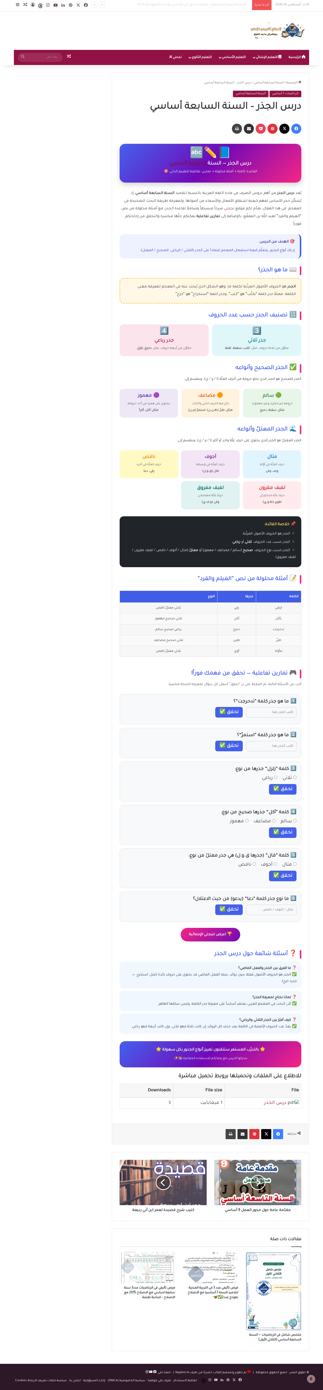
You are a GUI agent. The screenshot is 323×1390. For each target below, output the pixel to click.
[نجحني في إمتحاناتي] (279, 31)
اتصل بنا (75, 1380)
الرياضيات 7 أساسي (285, 93)
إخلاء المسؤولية (94, 1380)
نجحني (229, 209)
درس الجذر (275, 1103)
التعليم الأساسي (234, 57)
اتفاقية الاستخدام (185, 1380)
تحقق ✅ (229, 712)
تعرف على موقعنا (159, 1380)
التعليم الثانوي (202, 57)
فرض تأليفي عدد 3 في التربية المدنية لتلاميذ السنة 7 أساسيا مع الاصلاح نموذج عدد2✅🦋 (213, 1292)
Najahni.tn (182, 1372)
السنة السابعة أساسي (269, 83)
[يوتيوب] (150, 1372)
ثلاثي (287, 778)
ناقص (245, 864)
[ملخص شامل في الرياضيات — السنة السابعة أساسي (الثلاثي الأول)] (273, 1291)
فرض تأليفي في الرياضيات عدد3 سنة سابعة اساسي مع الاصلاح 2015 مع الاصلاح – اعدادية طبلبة (149, 1292)
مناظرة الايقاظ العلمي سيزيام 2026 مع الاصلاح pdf (215, 5)
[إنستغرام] (147, 1372)
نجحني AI (175, 57)
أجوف (267, 864)
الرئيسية (295, 57)
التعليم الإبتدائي (267, 57)
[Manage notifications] (311, 1379)
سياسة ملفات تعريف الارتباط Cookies (41, 1380)
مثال (287, 864)
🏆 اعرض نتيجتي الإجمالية (210, 935)
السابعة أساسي (188, 163)
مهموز (237, 821)
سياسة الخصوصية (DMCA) (126, 1380)
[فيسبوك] (154, 1372)
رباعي (268, 778)
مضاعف (263, 821)
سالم (287, 821)
